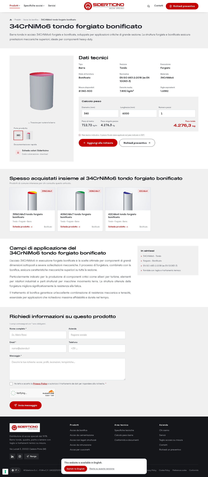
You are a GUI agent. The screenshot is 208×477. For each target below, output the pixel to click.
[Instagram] (20, 456)
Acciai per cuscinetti (80, 449)
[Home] (11, 20)
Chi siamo (164, 430)
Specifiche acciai (34, 5)
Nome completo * (18, 328)
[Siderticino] (25, 427)
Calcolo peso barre (124, 435)
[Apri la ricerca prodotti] (148, 6)
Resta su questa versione (102, 468)
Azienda (72, 328)
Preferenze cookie (180, 470)
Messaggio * (16, 356)
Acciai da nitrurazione (80, 444)
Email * (13, 342)
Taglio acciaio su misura (171, 439)
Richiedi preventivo (184, 6)
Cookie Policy (164, 470)
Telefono (73, 342)
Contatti (158, 5)
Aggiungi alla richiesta (100, 142)
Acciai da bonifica (30, 19)
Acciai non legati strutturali (83, 439)
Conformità (193, 470)
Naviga (33, 456)
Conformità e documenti (127, 439)
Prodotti (15, 5)
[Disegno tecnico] (28, 135)
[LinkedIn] (12, 456)
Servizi (51, 5)
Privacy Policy (40, 383)
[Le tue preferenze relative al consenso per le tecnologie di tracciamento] (5, 472)
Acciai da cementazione (82, 435)
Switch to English (76, 468)
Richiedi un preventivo (170, 449)
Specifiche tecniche (124, 430)
